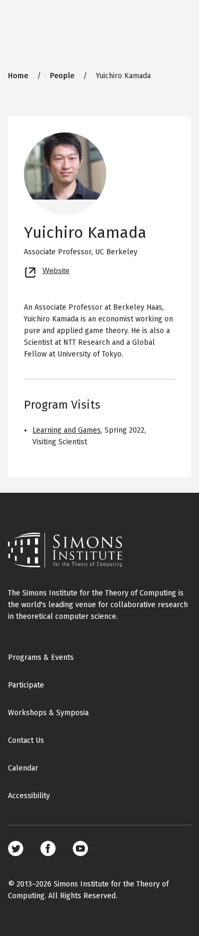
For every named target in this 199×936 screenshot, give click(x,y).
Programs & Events (41, 657)
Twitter (15, 848)
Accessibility (29, 795)
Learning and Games (66, 430)
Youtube (80, 848)
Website (56, 269)
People (62, 75)
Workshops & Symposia (48, 712)
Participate (26, 685)
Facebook (48, 848)
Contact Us (26, 740)
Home (18, 75)
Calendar (23, 768)
